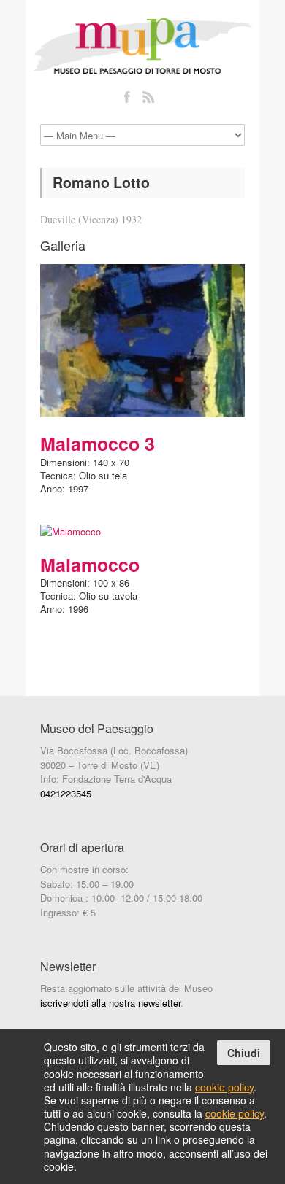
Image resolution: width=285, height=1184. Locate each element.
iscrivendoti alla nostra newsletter (110, 1003)
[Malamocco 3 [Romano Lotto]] (142, 340)
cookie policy (224, 1087)
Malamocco (90, 565)
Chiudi (243, 1052)
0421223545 (65, 793)
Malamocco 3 (97, 443)
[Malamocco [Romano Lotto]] (142, 532)
